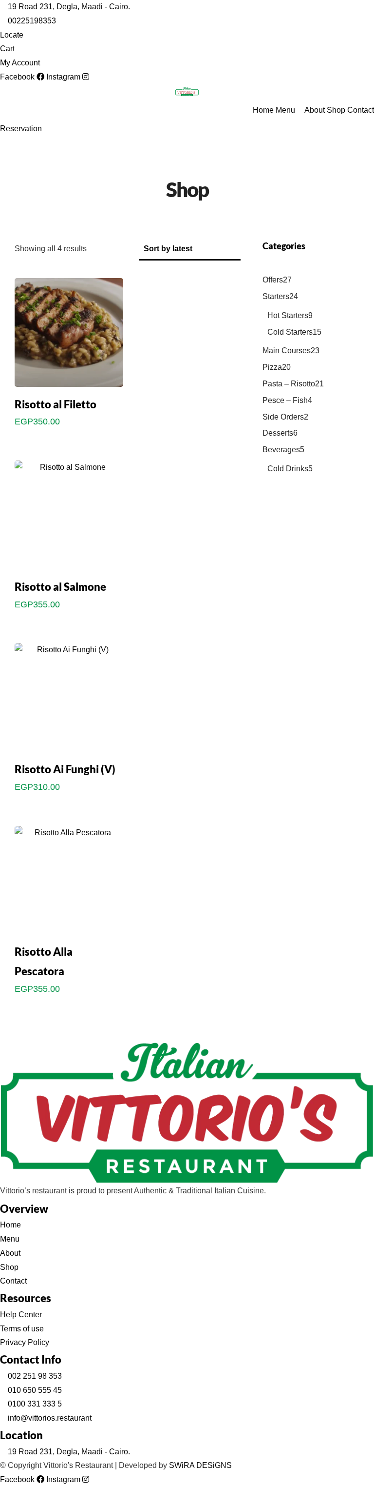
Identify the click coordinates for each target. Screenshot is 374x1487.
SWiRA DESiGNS (200, 1465)
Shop (336, 110)
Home (263, 110)
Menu (285, 110)
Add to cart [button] (68, 443)
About (314, 110)
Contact (360, 110)
